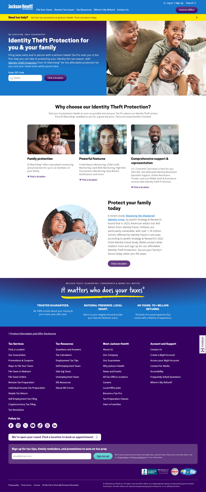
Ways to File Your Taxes (20, 365)
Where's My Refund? (161, 382)
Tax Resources (64, 343)
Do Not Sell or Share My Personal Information (60, 485)
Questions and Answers (68, 349)
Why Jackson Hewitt (113, 365)
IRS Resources (63, 382)
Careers (107, 382)
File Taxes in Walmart (19, 371)
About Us (108, 349)
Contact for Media (160, 365)
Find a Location (16, 349)
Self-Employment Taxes (68, 365)
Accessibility (156, 371)
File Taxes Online (17, 376)
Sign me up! (103, 456)
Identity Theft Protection (22, 62)
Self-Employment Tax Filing (22, 398)
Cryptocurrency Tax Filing (22, 404)
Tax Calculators (64, 355)
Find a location (119, 263)
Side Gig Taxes (63, 371)
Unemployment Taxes (67, 376)
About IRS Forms (65, 387)
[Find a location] (70, 232)
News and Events (112, 371)
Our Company (110, 355)
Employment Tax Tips (67, 360)
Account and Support (163, 343)
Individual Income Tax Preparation (26, 387)
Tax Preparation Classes (115, 398)
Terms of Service (138, 457)
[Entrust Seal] (174, 472)
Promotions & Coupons (20, 360)
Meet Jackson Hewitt (116, 343)
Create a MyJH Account (162, 355)
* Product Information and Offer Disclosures (32, 333)
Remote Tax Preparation (21, 382)
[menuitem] (191, 3)
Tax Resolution (16, 409)
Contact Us (156, 349)
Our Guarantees (17, 355)
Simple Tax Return (18, 393)
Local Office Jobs (112, 387)
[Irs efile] (188, 471)
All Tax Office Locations (115, 376)
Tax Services (16, 343)
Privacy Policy (123, 457)
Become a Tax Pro (112, 393)
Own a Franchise (112, 404)
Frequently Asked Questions (165, 376)
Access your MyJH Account (164, 360)
